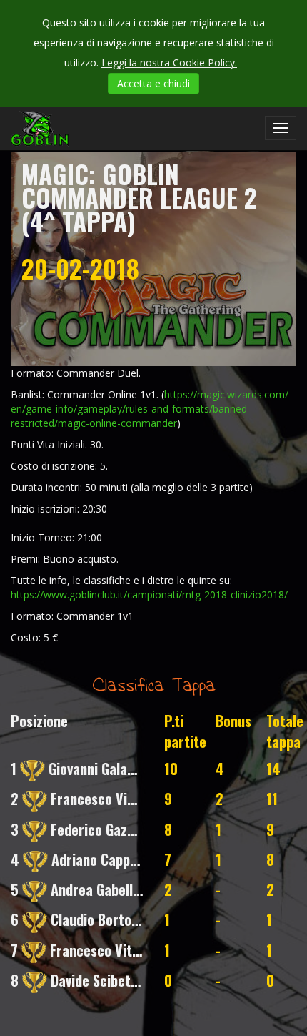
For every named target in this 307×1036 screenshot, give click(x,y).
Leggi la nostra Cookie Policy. (169, 62)
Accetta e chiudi (153, 83)
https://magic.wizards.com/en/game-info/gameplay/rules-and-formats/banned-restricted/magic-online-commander (149, 409)
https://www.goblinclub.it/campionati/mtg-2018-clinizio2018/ (149, 594)
